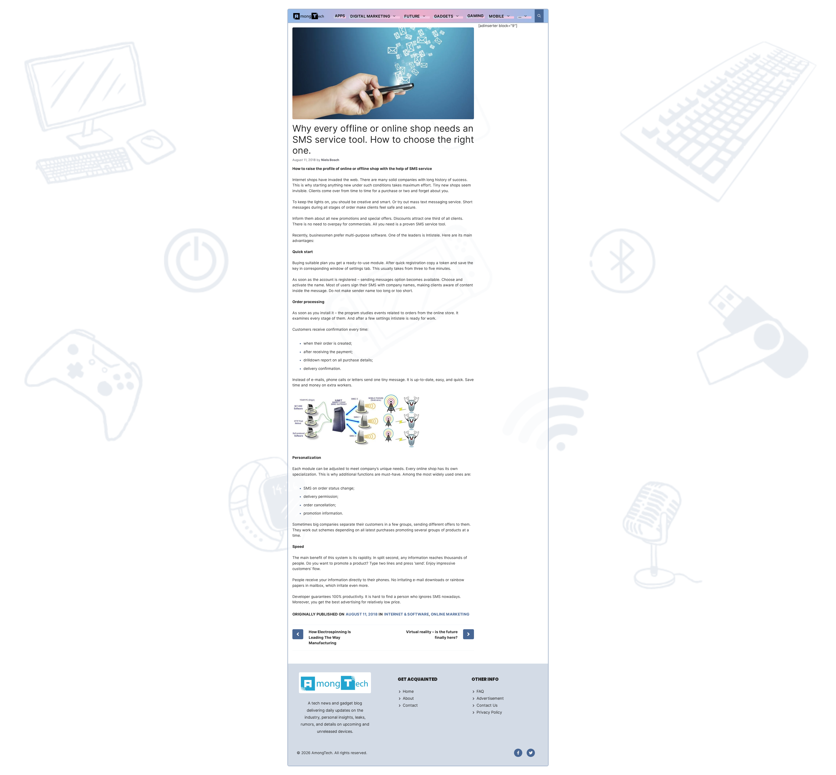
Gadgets (443, 16)
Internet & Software (406, 614)
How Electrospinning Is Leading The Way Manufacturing (330, 637)
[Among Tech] (308, 15)
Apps (340, 15)
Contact (410, 705)
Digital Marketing (370, 16)
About (408, 698)
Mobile (496, 16)
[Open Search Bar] (539, 15)
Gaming (475, 15)
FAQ (480, 691)
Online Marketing (450, 614)
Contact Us (487, 705)
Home (408, 691)
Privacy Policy (489, 712)
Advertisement (490, 698)
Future (412, 16)
